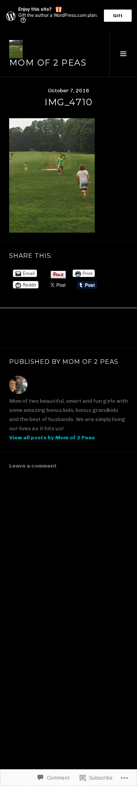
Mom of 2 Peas (47, 63)
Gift (118, 15)
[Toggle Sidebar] (123, 54)
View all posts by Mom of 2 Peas (52, 437)
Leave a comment (33, 466)
